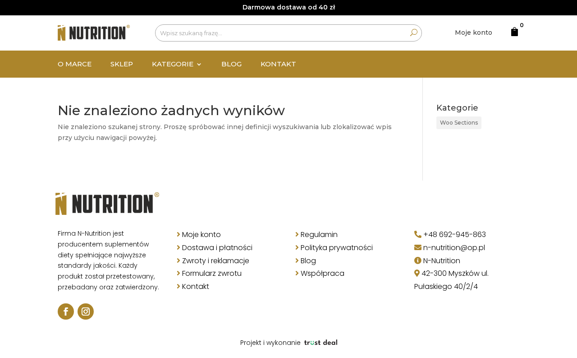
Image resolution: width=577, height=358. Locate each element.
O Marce (75, 64)
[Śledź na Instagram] (86, 311)
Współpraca (322, 273)
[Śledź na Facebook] (66, 311)
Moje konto (473, 32)
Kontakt (278, 64)
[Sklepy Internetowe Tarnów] (320, 342)
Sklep (121, 64)
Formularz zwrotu (212, 273)
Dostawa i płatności (217, 247)
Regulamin (319, 234)
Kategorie (172, 64)
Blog (231, 64)
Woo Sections (459, 122)
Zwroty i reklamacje (215, 261)
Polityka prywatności (337, 247)
